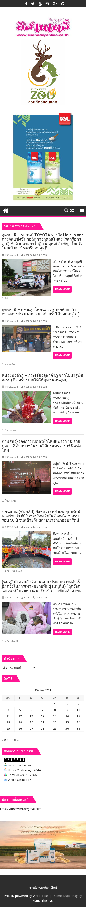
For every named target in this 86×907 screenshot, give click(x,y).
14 (42, 716)
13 (31, 716)
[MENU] (82, 210)
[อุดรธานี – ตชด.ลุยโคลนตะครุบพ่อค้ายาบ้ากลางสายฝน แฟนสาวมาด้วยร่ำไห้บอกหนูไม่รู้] (26, 327)
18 (8, 722)
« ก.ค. (5, 740)
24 (78, 722)
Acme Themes (43, 900)
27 (31, 728)
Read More (62, 289)
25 (8, 728)
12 (20, 716)
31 (78, 728)
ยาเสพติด (10, 364)
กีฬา (7, 298)
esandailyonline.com (36, 255)
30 (67, 728)
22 (55, 722)
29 (55, 728)
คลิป (7, 571)
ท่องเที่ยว (16, 641)
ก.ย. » (15, 740)
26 (20, 728)
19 (20, 722)
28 (42, 728)
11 (8, 716)
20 (31, 722)
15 (55, 716)
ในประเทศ (10, 430)
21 (42, 722)
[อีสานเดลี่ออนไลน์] (5, 210)
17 (78, 716)
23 (67, 722)
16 (67, 716)
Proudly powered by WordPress (26, 896)
